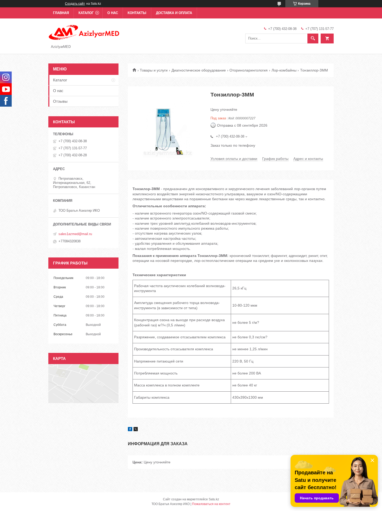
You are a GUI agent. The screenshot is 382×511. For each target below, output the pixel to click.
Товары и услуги (154, 70)
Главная (61, 13)
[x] (136, 430)
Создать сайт (75, 3)
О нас (112, 13)
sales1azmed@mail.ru (75, 234)
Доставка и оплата (174, 13)
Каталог (86, 13)
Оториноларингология (248, 70)
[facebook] (130, 430)
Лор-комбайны (284, 70)
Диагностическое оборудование (199, 70)
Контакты (137, 13)
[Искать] (312, 38)
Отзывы (60, 101)
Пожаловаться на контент (211, 504)
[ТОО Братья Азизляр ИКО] (84, 32)
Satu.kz (214, 499)
